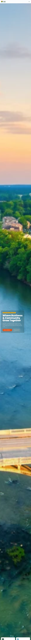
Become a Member (7, 330)
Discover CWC (16, 330)
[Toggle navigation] (29, 2)
